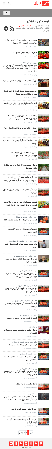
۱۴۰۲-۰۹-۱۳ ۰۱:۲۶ (29, 413)
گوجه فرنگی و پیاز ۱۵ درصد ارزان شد (22, 318)
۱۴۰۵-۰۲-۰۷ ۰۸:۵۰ (29, 47)
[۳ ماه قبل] (43, 42)
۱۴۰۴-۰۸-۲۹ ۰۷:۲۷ (29, 98)
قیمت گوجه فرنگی (38, 21)
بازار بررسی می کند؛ (30, 62)
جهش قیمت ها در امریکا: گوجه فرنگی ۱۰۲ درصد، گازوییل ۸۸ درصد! (21, 42)
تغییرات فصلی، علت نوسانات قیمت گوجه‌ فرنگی (22, 421)
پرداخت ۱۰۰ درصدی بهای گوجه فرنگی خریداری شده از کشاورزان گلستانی (22, 117)
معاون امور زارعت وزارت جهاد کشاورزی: (23, 241)
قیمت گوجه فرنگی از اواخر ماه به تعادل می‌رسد (21, 305)
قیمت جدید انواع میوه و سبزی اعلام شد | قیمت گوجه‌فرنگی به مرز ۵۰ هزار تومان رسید (20, 205)
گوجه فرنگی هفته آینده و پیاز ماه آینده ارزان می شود (21, 261)
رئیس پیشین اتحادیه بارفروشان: (25, 217)
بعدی (21, 432)
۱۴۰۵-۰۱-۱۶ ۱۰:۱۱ (30, 56)
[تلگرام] (26, 444)
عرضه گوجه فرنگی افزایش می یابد (23, 345)
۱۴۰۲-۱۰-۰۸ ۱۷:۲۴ (29, 322)
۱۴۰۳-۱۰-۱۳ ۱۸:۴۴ (29, 159)
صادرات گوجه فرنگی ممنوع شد (24, 52)
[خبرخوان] (21, 444)
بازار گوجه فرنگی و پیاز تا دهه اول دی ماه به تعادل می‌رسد (20, 358)
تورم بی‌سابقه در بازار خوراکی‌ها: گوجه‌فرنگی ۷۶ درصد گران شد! (24, 154)
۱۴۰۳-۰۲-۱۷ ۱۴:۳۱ (29, 251)
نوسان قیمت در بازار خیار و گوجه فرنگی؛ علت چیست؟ (20, 167)
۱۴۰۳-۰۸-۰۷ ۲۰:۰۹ (29, 212)
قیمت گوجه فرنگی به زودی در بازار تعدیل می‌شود (20, 191)
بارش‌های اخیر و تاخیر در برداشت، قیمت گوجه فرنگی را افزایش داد (20, 275)
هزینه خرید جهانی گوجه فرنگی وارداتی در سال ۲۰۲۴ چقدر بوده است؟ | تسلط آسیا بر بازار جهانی (20, 68)
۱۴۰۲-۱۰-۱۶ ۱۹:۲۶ (30, 310)
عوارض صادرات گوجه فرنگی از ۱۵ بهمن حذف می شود (21, 290)
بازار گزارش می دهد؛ (30, 394)
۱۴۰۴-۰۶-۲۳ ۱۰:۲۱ (29, 122)
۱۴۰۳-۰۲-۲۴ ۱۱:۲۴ (29, 236)
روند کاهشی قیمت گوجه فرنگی (24, 409)
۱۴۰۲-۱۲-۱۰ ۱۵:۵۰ (30, 280)
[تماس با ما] (36, 444)
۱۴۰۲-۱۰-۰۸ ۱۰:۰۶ (30, 337)
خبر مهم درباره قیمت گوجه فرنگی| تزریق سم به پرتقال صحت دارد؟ (20, 93)
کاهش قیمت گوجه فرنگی (26, 384)
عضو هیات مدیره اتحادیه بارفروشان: (24, 300)
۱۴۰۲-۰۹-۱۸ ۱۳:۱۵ (29, 387)
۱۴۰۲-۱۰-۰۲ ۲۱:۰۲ (30, 363)
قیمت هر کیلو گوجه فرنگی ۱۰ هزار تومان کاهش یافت (20, 373)
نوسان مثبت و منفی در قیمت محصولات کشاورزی (20, 332)
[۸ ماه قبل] (43, 65)
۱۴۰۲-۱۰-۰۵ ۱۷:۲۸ (29, 349)
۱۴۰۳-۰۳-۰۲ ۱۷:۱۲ (29, 223)
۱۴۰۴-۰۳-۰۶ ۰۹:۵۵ (29, 147)
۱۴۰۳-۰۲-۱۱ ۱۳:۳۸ (29, 265)
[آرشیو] (16, 444)
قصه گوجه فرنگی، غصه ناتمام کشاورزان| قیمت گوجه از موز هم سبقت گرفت (20, 398)
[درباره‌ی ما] (41, 444)
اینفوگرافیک (33, 327)
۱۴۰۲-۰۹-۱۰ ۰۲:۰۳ (30, 426)
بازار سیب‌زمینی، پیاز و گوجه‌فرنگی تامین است (20, 246)
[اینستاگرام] (31, 444)
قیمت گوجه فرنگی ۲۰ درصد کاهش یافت (20, 220)
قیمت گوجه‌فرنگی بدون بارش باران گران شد (20, 105)
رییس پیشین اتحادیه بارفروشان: (25, 256)
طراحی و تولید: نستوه (26, 447)
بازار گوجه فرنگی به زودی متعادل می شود (20, 80)
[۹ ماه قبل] (43, 83)
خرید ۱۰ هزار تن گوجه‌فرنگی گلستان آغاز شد (20, 130)
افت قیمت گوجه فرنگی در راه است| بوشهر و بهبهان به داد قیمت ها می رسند (20, 179)
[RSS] (12, 28)
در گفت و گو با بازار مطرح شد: (26, 285)
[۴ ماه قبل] (43, 55)
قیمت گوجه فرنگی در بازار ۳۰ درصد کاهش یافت (22, 231)
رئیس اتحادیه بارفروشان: (28, 271)
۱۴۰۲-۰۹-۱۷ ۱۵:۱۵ (29, 403)
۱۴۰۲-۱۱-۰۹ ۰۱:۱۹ (30, 295)
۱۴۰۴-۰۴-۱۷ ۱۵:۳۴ (29, 135)
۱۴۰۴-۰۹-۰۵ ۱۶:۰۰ (29, 75)
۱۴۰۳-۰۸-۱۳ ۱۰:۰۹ (29, 196)
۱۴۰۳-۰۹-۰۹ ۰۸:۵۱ (29, 184)
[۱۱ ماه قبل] (43, 118)
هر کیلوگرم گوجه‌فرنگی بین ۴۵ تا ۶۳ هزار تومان (20, 142)
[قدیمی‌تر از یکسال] (43, 130)
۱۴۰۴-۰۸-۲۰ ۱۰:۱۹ (29, 110)
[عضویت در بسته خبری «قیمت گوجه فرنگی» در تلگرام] (6, 28)
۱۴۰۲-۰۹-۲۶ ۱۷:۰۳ (29, 378)
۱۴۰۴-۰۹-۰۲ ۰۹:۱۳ (29, 84)
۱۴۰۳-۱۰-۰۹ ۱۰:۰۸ (29, 172)
